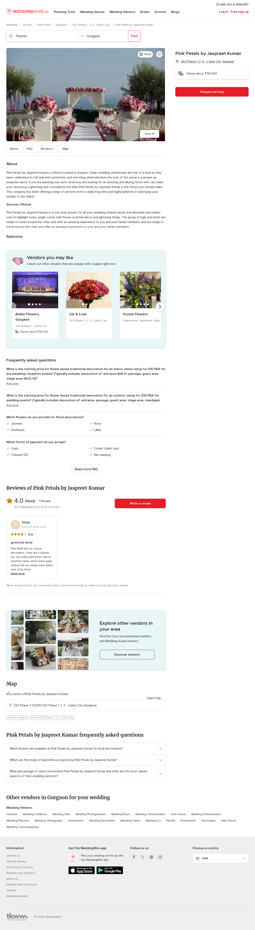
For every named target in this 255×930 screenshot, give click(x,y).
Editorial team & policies (21, 884)
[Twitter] (142, 857)
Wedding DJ (153, 820)
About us (12, 878)
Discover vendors (127, 655)
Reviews (47, 149)
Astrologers (208, 820)
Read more (14, 236)
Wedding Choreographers (22, 827)
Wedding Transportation (150, 814)
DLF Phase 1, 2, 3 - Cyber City (91, 24)
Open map (154, 698)
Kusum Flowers (135, 314)
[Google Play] (109, 873)
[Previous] (12, 306)
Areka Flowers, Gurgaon (27, 317)
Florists (27, 24)
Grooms (160, 12)
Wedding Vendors (122, 12)
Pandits (170, 820)
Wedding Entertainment (206, 814)
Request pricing (212, 92)
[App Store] (81, 873)
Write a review (140, 503)
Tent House (178, 814)
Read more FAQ (86, 469)
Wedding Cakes (130, 820)
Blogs (175, 12)
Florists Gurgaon (17, 717)
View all (149, 133)
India (205, 858)
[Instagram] (160, 857)
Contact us (13, 855)
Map (65, 149)
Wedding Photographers (90, 814)
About (14, 149)
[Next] (160, 306)
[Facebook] (133, 857)
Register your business (20, 873)
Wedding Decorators (102, 820)
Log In (223, 12)
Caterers (11, 814)
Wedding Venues (92, 12)
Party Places (228, 820)
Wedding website (17, 896)
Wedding (12, 24)
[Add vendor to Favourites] (159, 54)
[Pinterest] (151, 857)
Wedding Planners (17, 820)
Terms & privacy (16, 861)
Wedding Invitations (35, 814)
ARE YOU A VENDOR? (234, 4)
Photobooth (188, 820)
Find (134, 36)
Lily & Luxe (77, 314)
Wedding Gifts (61, 814)
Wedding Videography (48, 820)
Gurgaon (62, 24)
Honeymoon (76, 820)
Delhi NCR (44, 24)
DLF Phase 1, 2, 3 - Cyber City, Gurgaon (207, 62)
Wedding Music (120, 814)
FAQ (29, 149)
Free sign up (240, 12)
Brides (145, 12)
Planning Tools (64, 12)
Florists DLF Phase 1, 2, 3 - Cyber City (52, 717)
